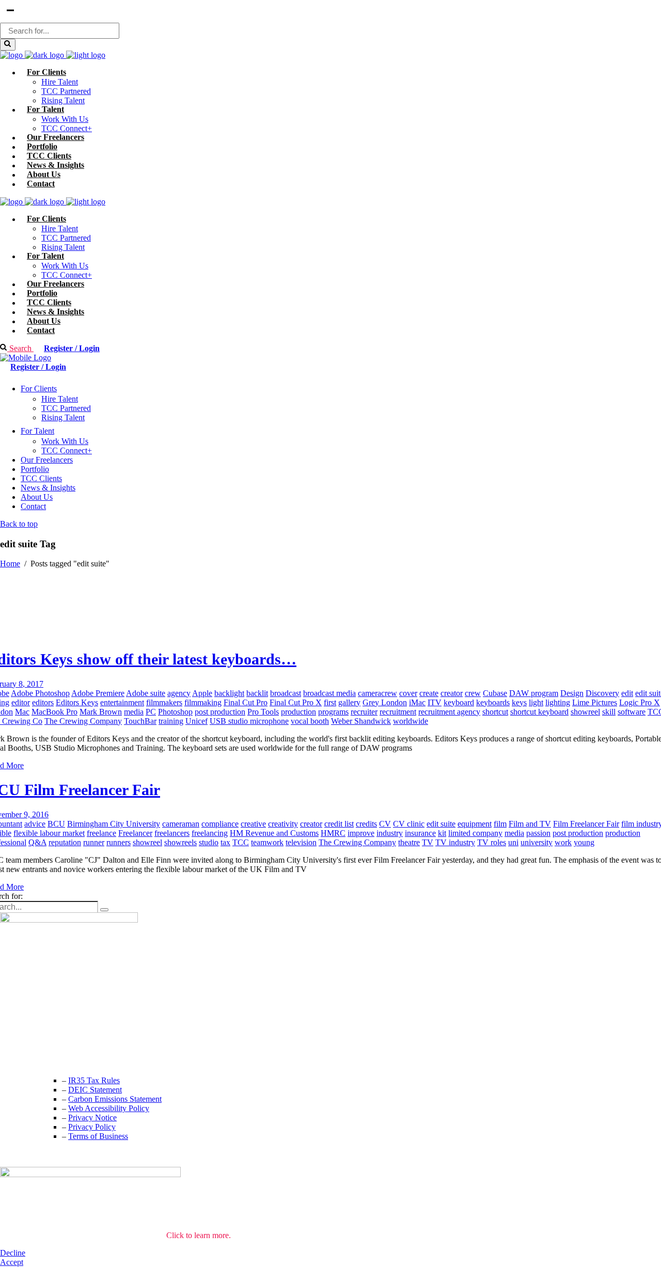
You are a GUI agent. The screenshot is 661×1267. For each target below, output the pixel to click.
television (301, 842)
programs (333, 711)
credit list (339, 823)
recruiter (364, 711)
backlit (257, 693)
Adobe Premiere (97, 693)
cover (408, 693)
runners (118, 842)
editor (20, 702)
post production (220, 711)
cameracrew (377, 693)
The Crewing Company (83, 721)
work (563, 842)
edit (627, 693)
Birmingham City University (113, 823)
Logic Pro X (639, 702)
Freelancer (135, 833)
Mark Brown (101, 711)
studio (208, 842)
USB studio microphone (249, 721)
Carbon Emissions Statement (115, 1099)
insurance (420, 833)
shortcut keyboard (539, 711)
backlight (229, 693)
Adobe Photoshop (40, 693)
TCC (240, 842)
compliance (220, 823)
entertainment (122, 702)
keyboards (493, 702)
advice (34, 823)
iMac (417, 702)
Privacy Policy (92, 1126)
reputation (65, 842)
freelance (101, 833)
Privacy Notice (92, 1117)
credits (366, 823)
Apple (202, 693)
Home (10, 563)
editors (43, 702)
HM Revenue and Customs (274, 833)
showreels (180, 842)
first (330, 702)
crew (473, 693)
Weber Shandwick (361, 721)
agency (179, 693)
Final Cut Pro (245, 702)
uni (513, 842)
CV (385, 823)
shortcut (495, 711)
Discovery (602, 693)
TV (427, 842)
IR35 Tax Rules (94, 1080)
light (536, 702)
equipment (475, 823)
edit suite (441, 823)
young (584, 842)
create (428, 693)
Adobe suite (145, 693)
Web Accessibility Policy (108, 1108)
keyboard (459, 702)
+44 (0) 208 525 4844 (36, 1038)
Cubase (495, 693)
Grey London (385, 702)
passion (538, 833)
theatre (409, 842)
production (298, 711)
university (537, 842)
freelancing (210, 833)
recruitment (398, 711)
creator (451, 693)
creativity (283, 823)
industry (389, 833)
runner (93, 842)
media (134, 711)
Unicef (196, 721)
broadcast (285, 693)
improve (361, 833)
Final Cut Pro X (296, 702)
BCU (56, 823)
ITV (435, 702)
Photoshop (175, 711)
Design (572, 693)
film (500, 823)
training (171, 721)
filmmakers (164, 702)
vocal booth (310, 721)
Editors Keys (77, 702)
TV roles (491, 842)
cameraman (180, 823)
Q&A (37, 842)
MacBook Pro (54, 711)
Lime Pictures (594, 702)
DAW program (533, 693)
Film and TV (530, 823)
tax (225, 842)
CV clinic (408, 823)
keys (519, 702)
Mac (22, 711)
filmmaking (203, 702)
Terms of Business (98, 1136)
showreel (585, 711)
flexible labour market (49, 833)
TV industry (455, 842)
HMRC (333, 833)
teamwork (267, 842)
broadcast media (329, 693)
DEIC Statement (95, 1089)
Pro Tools (263, 711)
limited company (475, 833)
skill (609, 711)
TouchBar (140, 721)
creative (253, 823)
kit (442, 833)
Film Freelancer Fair (586, 823)
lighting (557, 702)
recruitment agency (449, 711)
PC (151, 711)
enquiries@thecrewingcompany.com (59, 1059)
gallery (349, 702)
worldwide (410, 721)
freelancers (172, 833)
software (632, 711)
